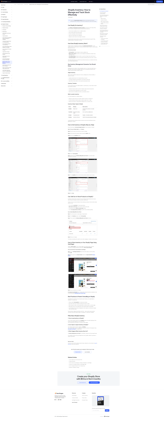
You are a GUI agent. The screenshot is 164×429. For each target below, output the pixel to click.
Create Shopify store (82, 382)
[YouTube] (60, 399)
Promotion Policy (85, 400)
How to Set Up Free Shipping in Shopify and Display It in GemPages (7, 38)
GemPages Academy (74, 1)
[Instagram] (58, 399)
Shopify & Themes (20, 4)
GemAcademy (74, 395)
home (15, 4)
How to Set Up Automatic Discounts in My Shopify (6, 59)
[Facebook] (55, 399)
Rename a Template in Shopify (74, 367)
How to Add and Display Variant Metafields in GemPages (7, 47)
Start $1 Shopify (74, 402)
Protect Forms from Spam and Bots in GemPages (7, 65)
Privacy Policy (84, 397)
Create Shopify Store (83, 1)
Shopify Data (26, 4)
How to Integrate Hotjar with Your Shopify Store (6, 44)
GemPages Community (75, 400)
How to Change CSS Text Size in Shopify (7, 49)
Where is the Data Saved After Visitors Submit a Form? (7, 68)
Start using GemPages (94, 382)
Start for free (159, 1)
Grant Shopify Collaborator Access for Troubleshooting (6, 71)
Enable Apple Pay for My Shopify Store (6, 56)
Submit (107, 410)
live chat (69, 344)
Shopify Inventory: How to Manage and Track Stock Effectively (6, 62)
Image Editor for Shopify (6, 51)
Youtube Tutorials (75, 397)
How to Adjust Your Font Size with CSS (7, 34)
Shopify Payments (72, 361)
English (91, 1)
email (95, 343)
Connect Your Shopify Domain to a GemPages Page (7, 41)
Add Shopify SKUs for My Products (6, 54)
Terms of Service (85, 395)
